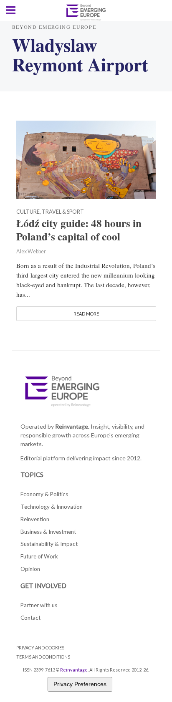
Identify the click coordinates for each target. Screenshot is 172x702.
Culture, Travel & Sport (50, 212)
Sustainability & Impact (49, 543)
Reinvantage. (72, 426)
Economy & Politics (44, 494)
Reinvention (34, 519)
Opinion (30, 569)
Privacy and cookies (40, 647)
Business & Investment (48, 531)
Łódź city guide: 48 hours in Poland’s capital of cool (79, 230)
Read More (86, 313)
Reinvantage (74, 669)
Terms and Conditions (43, 656)
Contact (30, 617)
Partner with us (38, 605)
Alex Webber (31, 251)
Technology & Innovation (51, 506)
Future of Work (39, 556)
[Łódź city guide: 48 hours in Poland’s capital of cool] (86, 158)
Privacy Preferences (79, 684)
